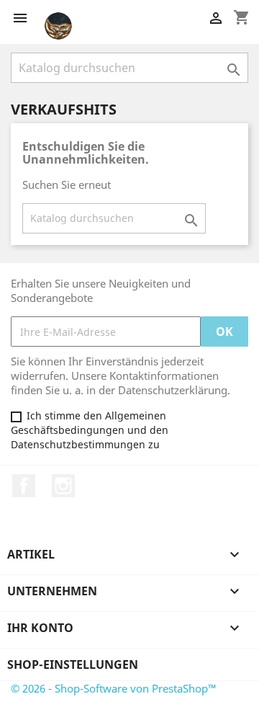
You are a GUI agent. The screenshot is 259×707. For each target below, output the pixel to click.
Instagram (63, 485)
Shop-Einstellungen (72, 664)
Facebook (23, 485)
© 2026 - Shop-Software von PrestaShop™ (114, 688)
